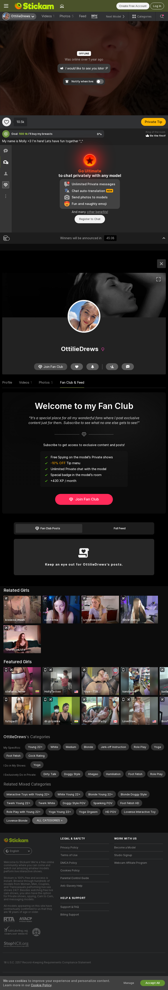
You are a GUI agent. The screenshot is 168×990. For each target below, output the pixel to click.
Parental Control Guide (74, 878)
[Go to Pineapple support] (36, 932)
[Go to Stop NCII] (17, 944)
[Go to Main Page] (34, 6)
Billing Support (69, 914)
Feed (82, 16)
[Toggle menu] (6, 6)
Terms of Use (68, 855)
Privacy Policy (69, 847)
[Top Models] (62, 6)
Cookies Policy (70, 870)
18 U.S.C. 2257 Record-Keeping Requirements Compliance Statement (47, 962)
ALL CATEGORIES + (50, 820)
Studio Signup (123, 855)
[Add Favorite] (6, 122)
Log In (157, 6)
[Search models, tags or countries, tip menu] (162, 16)
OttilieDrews (15, 736)
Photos (67, 16)
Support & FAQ (69, 907)
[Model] (161, 263)
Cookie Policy (41, 985)
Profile (7, 382)
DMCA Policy (68, 862)
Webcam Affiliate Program (130, 862)
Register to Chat (89, 219)
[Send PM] (128, 366)
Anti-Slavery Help (71, 885)
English (14, 851)
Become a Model (125, 847)
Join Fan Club (87, 499)
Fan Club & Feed (72, 382)
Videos (48, 16)
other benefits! (97, 212)
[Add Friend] (112, 366)
